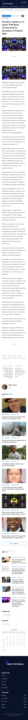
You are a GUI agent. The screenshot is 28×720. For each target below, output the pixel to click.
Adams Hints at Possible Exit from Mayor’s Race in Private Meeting (13, 464)
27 (14, 645)
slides (20, 355)
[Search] (23, 2)
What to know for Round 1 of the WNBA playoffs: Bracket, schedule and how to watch (13, 513)
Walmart (23, 358)
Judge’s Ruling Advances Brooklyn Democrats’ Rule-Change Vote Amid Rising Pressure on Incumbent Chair (18, 591)
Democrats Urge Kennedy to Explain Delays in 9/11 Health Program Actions (14, 441)
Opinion (3, 704)
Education (4, 695)
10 (3, 640)
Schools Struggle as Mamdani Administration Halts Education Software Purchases (19, 561)
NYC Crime (4, 701)
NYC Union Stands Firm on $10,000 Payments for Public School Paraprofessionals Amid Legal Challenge (18, 571)
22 (20, 642)
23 (24, 642)
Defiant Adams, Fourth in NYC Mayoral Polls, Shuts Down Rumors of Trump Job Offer (14, 537)
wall (18, 358)
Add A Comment (14, 543)
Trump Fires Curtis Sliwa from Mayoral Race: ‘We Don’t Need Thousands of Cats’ (14, 417)
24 (3, 645)
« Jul (3, 650)
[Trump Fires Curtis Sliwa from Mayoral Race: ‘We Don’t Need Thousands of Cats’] (14, 405)
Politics (3, 707)
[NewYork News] (7, 2)
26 (10, 645)
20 (14, 642)
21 (17, 642)
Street (9, 358)
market (4, 355)
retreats (15, 355)
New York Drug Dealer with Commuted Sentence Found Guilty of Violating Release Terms (13, 489)
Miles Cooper (5, 18)
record (9, 355)
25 (7, 645)
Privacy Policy (5, 687)
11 (7, 640)
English (6, 552)
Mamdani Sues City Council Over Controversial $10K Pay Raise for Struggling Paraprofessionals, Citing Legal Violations (18, 603)
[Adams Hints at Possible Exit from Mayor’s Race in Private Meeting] (14, 452)
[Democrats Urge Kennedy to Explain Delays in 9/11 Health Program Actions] (14, 429)
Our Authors (13, 6)
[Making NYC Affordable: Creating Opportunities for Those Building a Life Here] (6, 579)
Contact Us (4, 681)
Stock (4, 358)
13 (14, 640)
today (13, 358)
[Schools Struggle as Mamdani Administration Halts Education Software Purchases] (6, 559)
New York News (7, 15)
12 (10, 640)
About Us (4, 6)
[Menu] (25, 2)
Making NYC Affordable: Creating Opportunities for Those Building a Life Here (18, 581)
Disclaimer (4, 684)
